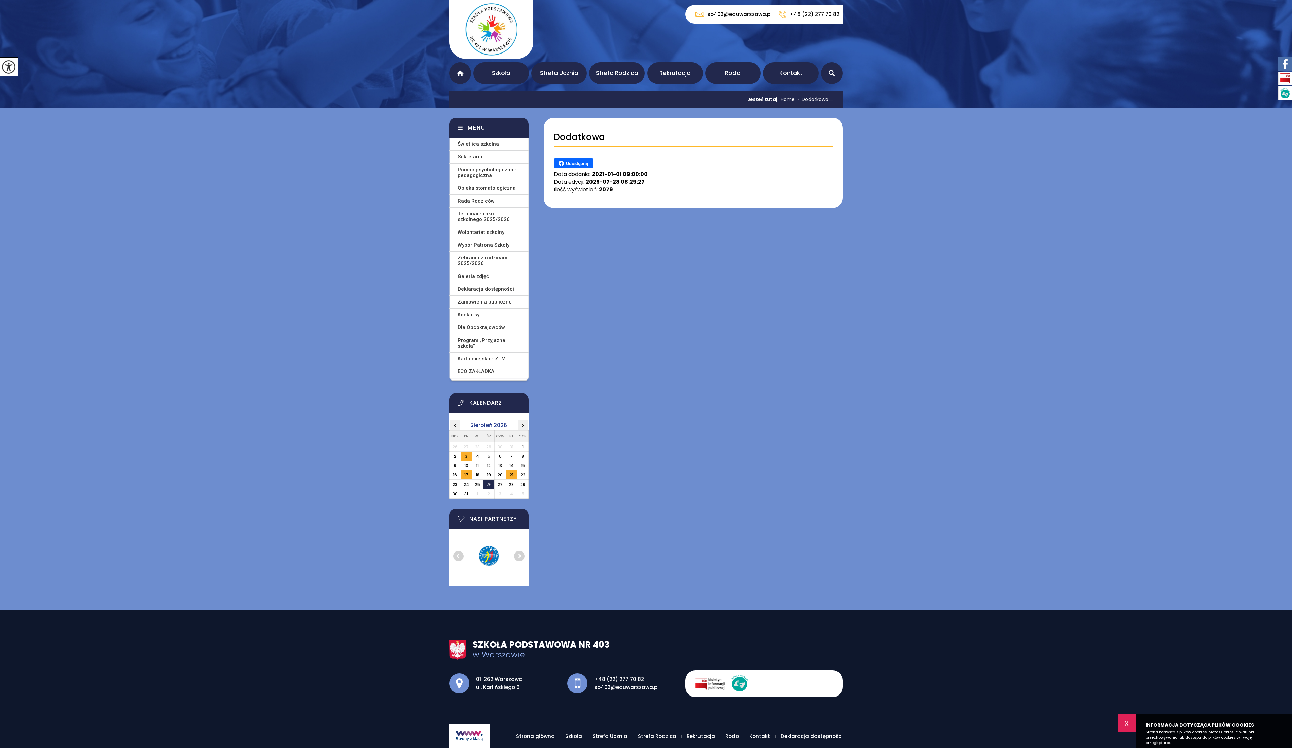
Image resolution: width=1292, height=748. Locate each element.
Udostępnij (577, 163)
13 (500, 465)
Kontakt (790, 73)
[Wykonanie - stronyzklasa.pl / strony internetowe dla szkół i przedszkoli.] (469, 736)
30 (455, 494)
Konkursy (468, 315)
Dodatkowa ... (815, 99)
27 (500, 484)
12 (489, 465)
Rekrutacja (675, 73)
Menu (477, 127)
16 (455, 475)
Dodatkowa (579, 137)
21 (511, 475)
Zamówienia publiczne (485, 302)
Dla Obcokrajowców (481, 327)
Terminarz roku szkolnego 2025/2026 (484, 216)
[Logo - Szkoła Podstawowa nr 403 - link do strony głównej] (491, 29)
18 (477, 475)
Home (788, 99)
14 (511, 465)
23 (455, 484)
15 (523, 465)
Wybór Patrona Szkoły (483, 245)
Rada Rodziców (476, 201)
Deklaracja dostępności (486, 289)
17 (466, 475)
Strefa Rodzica (617, 73)
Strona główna (460, 73)
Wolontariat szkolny (481, 232)
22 (523, 475)
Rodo (733, 73)
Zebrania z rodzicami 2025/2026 (483, 260)
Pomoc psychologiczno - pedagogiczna (487, 172)
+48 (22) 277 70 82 (814, 14)
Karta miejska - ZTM (482, 359)
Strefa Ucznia (559, 73)
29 (522, 484)
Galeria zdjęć (473, 276)
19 (489, 475)
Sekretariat (471, 157)
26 (489, 484)
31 (466, 494)
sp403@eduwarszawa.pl (739, 14)
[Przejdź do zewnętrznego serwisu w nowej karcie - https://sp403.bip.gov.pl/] (713, 683)
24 (466, 484)
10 (466, 465)
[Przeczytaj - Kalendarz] (497, 405)
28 (511, 484)
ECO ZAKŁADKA (476, 371)
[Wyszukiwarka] (832, 73)
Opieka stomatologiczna (487, 188)
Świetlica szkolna (478, 144)
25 (477, 484)
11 (477, 465)
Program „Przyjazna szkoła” (481, 343)
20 (500, 475)
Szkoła (501, 73)
